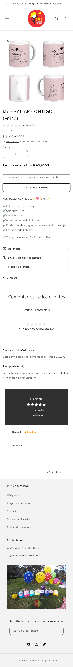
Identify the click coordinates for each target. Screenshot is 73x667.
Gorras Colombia (30, 660)
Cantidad (7, 147)
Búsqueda (13, 495)
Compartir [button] (12, 277)
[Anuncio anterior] (6, 4)
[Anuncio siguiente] (66, 4)
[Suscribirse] (59, 631)
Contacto (12, 511)
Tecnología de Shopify (48, 660)
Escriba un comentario (37, 309)
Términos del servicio (19, 519)
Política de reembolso (19, 527)
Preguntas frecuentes (19, 503)
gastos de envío (12, 141)
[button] (7, 18)
